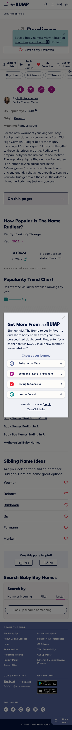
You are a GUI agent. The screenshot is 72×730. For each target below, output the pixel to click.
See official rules (36, 409)
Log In (47, 404)
